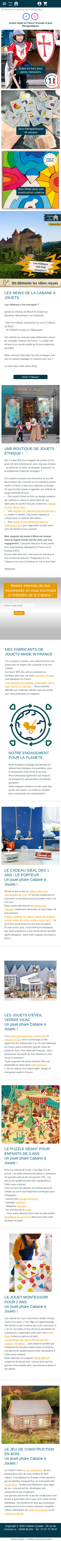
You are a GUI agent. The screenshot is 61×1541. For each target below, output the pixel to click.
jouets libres (10, 1484)
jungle (28, 1209)
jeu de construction (33, 1470)
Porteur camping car (14, 916)
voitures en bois (12, 1039)
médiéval (20, 1202)
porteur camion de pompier (41, 916)
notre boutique (38, 1065)
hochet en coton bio (21, 686)
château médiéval (13, 1513)
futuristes (21, 1206)
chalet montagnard (38, 1510)
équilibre (20, 1343)
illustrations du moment (16, 1217)
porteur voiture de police (17, 920)
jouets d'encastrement (20, 1036)
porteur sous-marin (41, 920)
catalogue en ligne (44, 675)
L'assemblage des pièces (17, 1340)
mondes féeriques (28, 1199)
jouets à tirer (39, 1036)
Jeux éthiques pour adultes (19, 683)
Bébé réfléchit (42, 1358)
